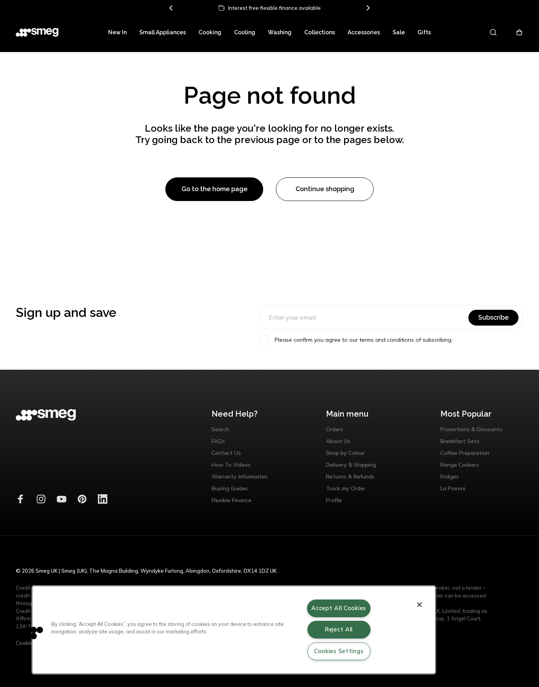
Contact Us (226, 452)
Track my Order (345, 488)
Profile (334, 500)
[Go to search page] (493, 32)
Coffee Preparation (464, 452)
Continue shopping (325, 189)
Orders (334, 429)
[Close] (419, 604)
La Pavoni (452, 488)
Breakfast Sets (459, 441)
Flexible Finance (231, 500)
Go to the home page (214, 189)
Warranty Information (239, 476)
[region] (234, 629)
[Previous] (171, 8)
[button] (30, 632)
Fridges (449, 476)
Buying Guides (229, 488)
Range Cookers (459, 464)
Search (220, 429)
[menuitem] (117, 32)
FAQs (218, 441)
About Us (338, 441)
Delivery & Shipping (351, 464)
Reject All (339, 629)
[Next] (368, 8)
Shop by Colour (345, 452)
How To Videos (231, 464)
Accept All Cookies (338, 608)
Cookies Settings (339, 651)
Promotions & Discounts (471, 429)
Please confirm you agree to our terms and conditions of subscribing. (364, 339)
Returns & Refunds (350, 476)
